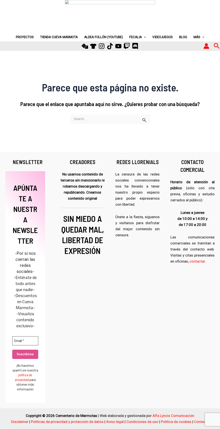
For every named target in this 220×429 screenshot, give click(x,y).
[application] (144, 37)
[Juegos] (85, 46)
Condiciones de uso (142, 422)
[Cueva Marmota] (93, 46)
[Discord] (135, 46)
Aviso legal (115, 422)
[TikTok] (110, 46)
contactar (197, 261)
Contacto (201, 422)
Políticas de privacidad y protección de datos (67, 422)
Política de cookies (176, 422)
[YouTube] (118, 46)
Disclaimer (19, 422)
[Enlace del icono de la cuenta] (206, 46)
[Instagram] (101, 46)
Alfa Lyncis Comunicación (173, 415)
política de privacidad (23, 377)
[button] (217, 46)
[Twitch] (127, 46)
